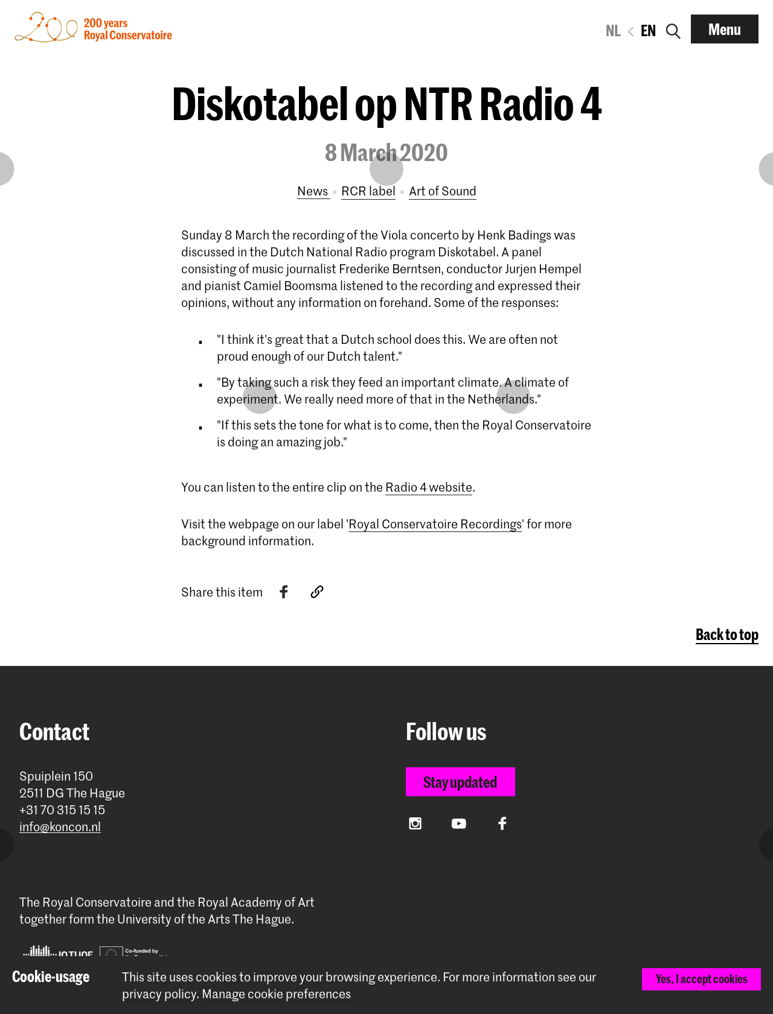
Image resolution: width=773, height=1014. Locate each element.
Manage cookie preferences (276, 993)
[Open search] (673, 29)
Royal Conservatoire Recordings (435, 523)
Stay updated (460, 782)
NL (613, 30)
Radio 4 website (428, 487)
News (313, 190)
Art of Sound (442, 190)
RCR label (368, 190)
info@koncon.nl (60, 826)
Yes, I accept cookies (702, 979)
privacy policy (159, 993)
